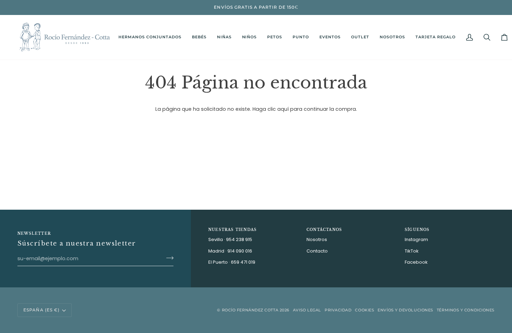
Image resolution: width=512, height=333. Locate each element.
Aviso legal (307, 310)
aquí (283, 109)
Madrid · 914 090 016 (230, 251)
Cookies (364, 310)
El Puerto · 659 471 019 (231, 262)
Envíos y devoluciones (405, 310)
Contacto (317, 251)
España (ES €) (41, 309)
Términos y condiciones (466, 310)
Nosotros (317, 239)
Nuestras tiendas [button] (232, 229)
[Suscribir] (167, 257)
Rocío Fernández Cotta (250, 310)
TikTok (412, 251)
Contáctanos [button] (324, 229)
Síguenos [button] (417, 229)
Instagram (416, 239)
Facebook (416, 262)
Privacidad (338, 310)
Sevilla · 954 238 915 (230, 239)
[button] (199, 37)
